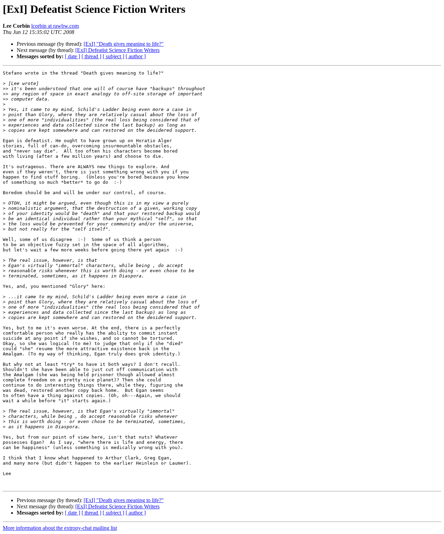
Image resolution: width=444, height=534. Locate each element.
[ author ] (136, 56)
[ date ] (72, 56)
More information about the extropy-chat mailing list (60, 528)
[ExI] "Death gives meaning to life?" (124, 44)
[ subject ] (113, 56)
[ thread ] (91, 56)
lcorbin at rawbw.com (55, 26)
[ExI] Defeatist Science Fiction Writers (117, 50)
